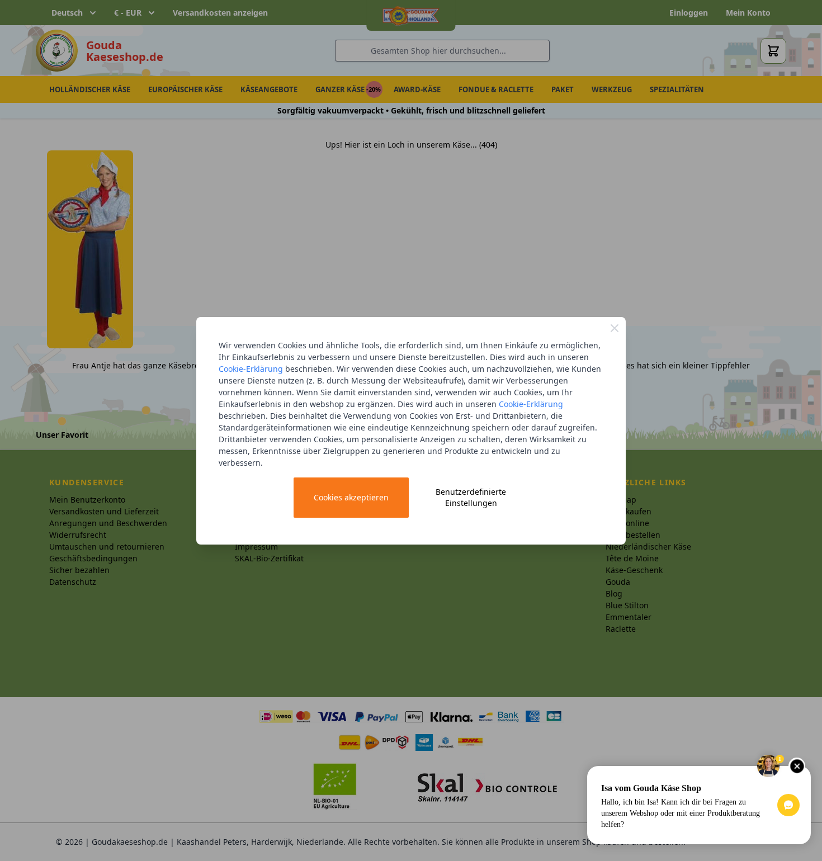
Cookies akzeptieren (351, 497)
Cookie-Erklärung (251, 368)
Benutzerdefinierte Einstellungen (471, 497)
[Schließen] (614, 328)
